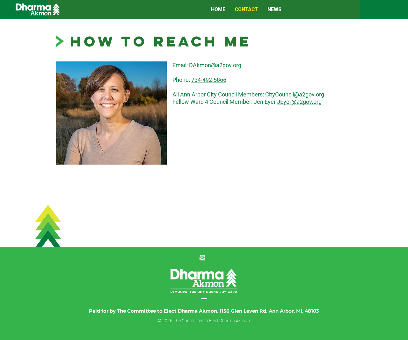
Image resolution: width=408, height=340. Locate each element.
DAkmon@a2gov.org (215, 65)
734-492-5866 (208, 79)
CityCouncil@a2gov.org (294, 94)
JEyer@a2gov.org (299, 101)
